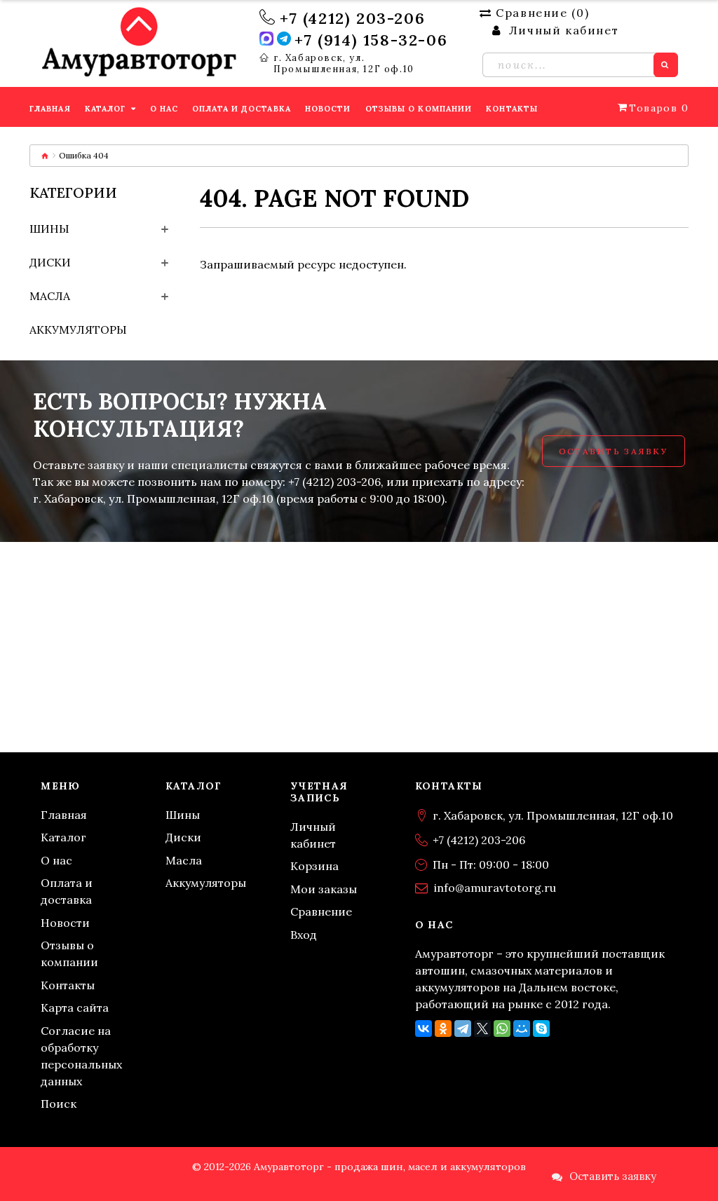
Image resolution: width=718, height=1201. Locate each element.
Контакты (68, 985)
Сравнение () (542, 12)
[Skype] (541, 1028)
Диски (50, 262)
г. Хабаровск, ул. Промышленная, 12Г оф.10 (343, 64)
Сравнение (321, 911)
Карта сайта (75, 1007)
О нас (56, 860)
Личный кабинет (313, 835)
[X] (482, 1028)
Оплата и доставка (67, 891)
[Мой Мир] (521, 1028)
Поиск (58, 1104)
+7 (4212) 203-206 (352, 18)
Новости (65, 923)
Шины (49, 229)
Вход (303, 935)
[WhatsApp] (502, 1028)
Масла (49, 296)
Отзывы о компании (69, 953)
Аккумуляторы (78, 330)
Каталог (63, 837)
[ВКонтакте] (423, 1028)
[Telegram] (462, 1028)
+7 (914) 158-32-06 (370, 40)
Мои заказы (323, 889)
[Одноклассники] (443, 1028)
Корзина (314, 866)
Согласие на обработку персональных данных (81, 1056)
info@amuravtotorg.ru (495, 888)
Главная (64, 815)
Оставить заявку (613, 451)
